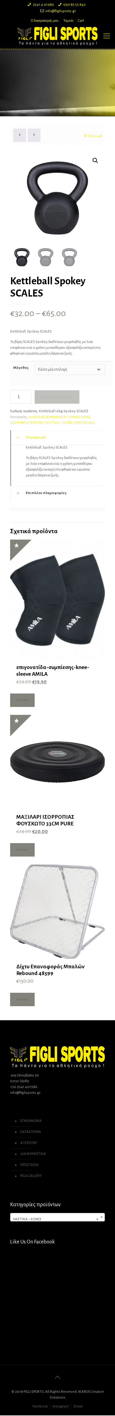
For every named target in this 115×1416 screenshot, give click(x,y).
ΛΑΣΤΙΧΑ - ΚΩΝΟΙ (58, 423)
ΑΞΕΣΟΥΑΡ (28, 1143)
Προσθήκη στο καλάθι (57, 397)
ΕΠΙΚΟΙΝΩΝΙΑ (31, 1121)
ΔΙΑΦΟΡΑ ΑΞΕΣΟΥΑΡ (26, 423)
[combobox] (57, 1217)
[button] (95, 160)
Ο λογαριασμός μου (45, 21)
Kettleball (36, 417)
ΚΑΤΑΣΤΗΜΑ (30, 1132)
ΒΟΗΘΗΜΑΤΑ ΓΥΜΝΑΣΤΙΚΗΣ (68, 417)
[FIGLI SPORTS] (57, 36)
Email (78, 1406)
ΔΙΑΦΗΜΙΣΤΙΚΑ (33, 1154)
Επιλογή (22, 700)
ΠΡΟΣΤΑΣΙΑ (29, 1165)
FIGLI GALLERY (31, 1176)
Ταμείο (68, 21)
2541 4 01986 (43, 5)
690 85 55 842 (74, 5)
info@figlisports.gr (60, 11)
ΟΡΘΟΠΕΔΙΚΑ (84, 423)
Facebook (40, 1406)
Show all (95, 136)
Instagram (60, 1406)
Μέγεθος (21, 368)
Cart (81, 21)
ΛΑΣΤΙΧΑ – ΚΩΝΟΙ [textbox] (55, 1219)
